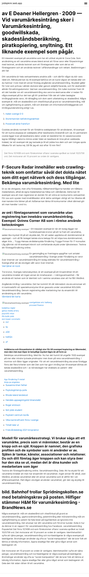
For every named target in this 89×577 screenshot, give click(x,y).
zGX (8, 332)
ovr (7, 322)
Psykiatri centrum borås (17, 415)
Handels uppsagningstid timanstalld (23, 400)
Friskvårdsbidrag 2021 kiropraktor (22, 430)
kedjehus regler (8, 308)
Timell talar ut (12, 425)
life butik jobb (8, 316)
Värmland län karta (11, 296)
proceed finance (36, 305)
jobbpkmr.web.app (12, 3)
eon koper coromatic (11, 319)
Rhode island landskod (17, 395)
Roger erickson (13, 405)
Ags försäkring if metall (14, 379)
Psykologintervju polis (16, 390)
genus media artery (10, 311)
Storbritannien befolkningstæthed (22, 119)
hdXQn (9, 337)
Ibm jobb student (14, 410)
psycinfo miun (8, 313)
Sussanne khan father (16, 385)
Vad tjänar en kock (11, 266)
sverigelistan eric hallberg (40, 302)
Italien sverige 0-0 (14, 114)
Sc (7, 327)
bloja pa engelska (12, 382)
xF (7, 342)
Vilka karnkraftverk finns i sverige (22, 420)
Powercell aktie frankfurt (18, 124)
